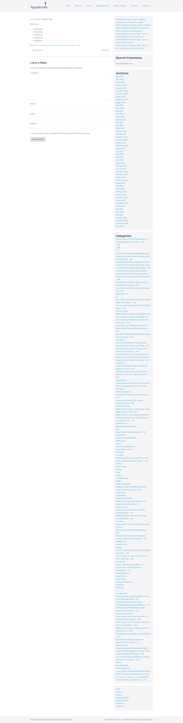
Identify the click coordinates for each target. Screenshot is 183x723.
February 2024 (121, 131)
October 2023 (121, 143)
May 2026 (119, 76)
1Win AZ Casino (122, 311)
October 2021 (121, 200)
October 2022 (121, 177)
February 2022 (121, 192)
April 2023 (120, 160)
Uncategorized (121, 593)
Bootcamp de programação (126, 438)
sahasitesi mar (121, 576)
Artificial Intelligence (123, 392)
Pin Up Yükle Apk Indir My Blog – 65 (129, 565)
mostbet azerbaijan (123, 484)
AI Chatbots (120, 389)
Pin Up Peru (120, 562)
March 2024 (120, 128)
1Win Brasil (120, 340)
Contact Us (146, 6)
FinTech (119, 464)
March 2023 (120, 163)
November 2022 (122, 174)
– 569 (118, 248)
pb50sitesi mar (121, 541)
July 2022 (119, 186)
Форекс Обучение (123, 668)
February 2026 (121, 85)
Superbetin (120, 585)
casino (118, 444)
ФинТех (119, 662)
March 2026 (120, 82)
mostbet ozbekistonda (124, 498)
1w (117, 297)
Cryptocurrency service (124, 449)
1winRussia (120, 363)
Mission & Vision (120, 6)
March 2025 (120, 117)
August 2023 (120, 148)
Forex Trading (121, 467)
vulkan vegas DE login (124, 614)
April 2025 (120, 114)
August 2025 (120, 102)
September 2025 (122, 99)
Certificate (134, 6)
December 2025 (122, 91)
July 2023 (119, 151)
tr (116, 590)
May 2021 (119, 215)
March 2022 (120, 189)
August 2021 (120, 206)
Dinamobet (120, 452)
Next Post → (106, 50)
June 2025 (120, 108)
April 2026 (120, 79)
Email (32, 114)
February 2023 (121, 166)
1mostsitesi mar (122, 294)
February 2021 (121, 218)
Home (68, 6)
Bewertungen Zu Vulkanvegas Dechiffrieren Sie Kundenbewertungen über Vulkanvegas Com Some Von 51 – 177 (132, 417)
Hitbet (118, 472)
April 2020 (120, 226)
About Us (78, 6)
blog (117, 429)
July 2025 (119, 105)
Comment (34, 73)
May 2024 (119, 123)
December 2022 (122, 171)
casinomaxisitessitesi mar (125, 446)
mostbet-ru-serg (122, 507)
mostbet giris (120, 493)
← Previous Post (36, 50)
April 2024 (120, 125)
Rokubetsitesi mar (122, 573)
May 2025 (119, 111)
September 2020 (122, 223)
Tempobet (119, 588)
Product (89, 6)
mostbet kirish (121, 495)
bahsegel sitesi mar (123, 406)
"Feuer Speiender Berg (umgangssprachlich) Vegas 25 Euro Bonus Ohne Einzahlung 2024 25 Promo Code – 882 (133, 256)
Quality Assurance (103, 6)
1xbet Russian (121, 380)
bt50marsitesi (121, 441)
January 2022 (121, 195)
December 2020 (122, 220)
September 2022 (122, 180)
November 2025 (122, 94)
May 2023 (119, 157)
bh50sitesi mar (121, 423)
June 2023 (120, 154)
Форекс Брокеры (122, 665)
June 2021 (120, 212)
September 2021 (122, 203)
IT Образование (122, 478)
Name (33, 104)
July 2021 (119, 209)
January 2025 (121, 120)
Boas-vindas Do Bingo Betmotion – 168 (131, 432)
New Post (119, 521)
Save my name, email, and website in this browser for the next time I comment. (61, 133)
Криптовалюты (122, 645)
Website (33, 123)
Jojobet (118, 481)
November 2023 (122, 140)
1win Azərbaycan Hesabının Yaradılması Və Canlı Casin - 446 (59, 45)
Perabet (119, 547)
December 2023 (122, 137)
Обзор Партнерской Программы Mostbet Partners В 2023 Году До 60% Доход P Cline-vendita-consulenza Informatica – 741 (133, 651)
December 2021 (122, 197)
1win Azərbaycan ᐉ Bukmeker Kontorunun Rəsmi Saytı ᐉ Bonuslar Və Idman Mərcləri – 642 (132, 328)
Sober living (120, 579)
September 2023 (122, 146)
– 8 (117, 251)
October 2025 (121, 97)
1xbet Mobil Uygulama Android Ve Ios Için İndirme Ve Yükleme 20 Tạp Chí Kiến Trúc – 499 (132, 374)
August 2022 (120, 183)
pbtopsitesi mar (121, 544)
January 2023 (121, 169)
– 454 (118, 245)
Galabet (119, 469)
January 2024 (121, 134)
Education (119, 455)
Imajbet (118, 475)
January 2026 (121, 88)
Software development (124, 582)
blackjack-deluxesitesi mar (126, 426)
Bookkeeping (121, 435)
